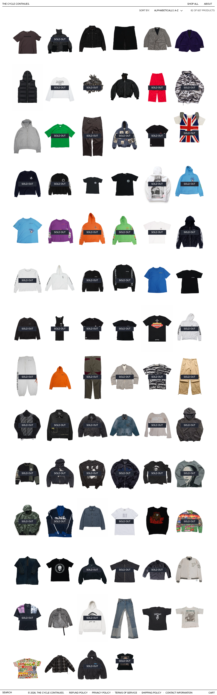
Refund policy (78, 693)
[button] (212, 692)
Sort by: (144, 11)
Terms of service (126, 693)
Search (7, 693)
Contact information (179, 693)
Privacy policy (101, 693)
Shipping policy (151, 693)
